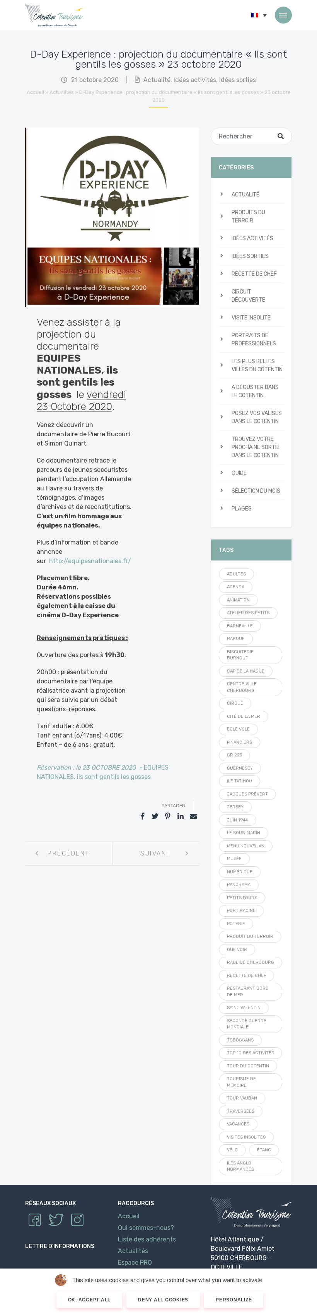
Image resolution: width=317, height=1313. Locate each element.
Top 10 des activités (250, 1052)
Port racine (241, 910)
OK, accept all (89, 1300)
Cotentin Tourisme (54, 15)
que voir (237, 949)
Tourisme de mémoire (241, 1082)
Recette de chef (254, 274)
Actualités (61, 92)
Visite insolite (251, 317)
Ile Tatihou (239, 781)
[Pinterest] (168, 816)
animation (238, 600)
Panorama (239, 884)
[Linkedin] (180, 816)
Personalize (234, 1300)
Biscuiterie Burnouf (240, 655)
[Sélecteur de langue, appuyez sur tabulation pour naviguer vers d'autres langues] (259, 15)
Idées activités (195, 80)
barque (236, 638)
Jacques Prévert (247, 794)
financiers (239, 742)
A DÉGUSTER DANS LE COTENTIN (255, 391)
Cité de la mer (243, 716)
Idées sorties (237, 80)
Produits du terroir (248, 216)
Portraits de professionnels (254, 339)
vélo (232, 1150)
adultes (236, 574)
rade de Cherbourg (250, 962)
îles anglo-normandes (240, 1166)
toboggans (240, 1040)
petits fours (242, 897)
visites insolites (246, 1137)
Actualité (156, 80)
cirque (235, 703)
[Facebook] (142, 816)
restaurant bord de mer (248, 991)
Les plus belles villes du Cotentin (257, 365)
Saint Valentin (244, 1007)
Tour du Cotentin (248, 1066)
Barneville (240, 625)
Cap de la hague (245, 671)
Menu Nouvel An (245, 846)
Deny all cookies (163, 1300)
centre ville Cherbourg (242, 687)
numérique (239, 871)
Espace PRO (135, 1262)
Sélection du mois (256, 491)
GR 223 (234, 755)
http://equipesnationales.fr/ (90, 561)
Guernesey (240, 768)
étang (264, 1150)
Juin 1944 (237, 820)
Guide (239, 473)
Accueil (35, 92)
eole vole (238, 729)
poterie (236, 923)
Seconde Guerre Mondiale (246, 1024)
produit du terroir (250, 936)
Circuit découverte (248, 296)
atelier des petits (248, 612)
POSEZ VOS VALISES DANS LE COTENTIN (257, 417)
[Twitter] (155, 816)
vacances (238, 1124)
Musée (234, 858)
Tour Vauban (242, 1098)
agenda (235, 586)
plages (242, 508)
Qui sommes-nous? (146, 1227)
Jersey (235, 806)
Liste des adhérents (147, 1239)
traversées (240, 1111)
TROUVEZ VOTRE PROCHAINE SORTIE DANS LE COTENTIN (256, 447)
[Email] (193, 816)
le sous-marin (243, 832)
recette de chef (246, 975)
